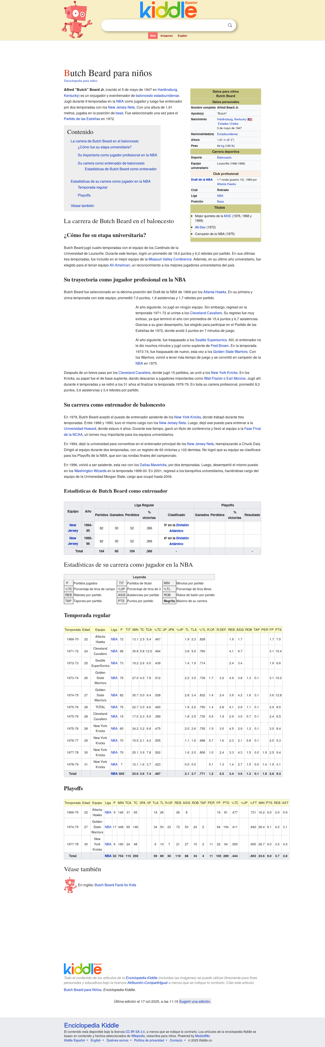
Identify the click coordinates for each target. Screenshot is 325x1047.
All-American (120, 265)
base (119, 112)
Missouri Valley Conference (170, 259)
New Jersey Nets (121, 107)
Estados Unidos (228, 123)
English (182, 36)
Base (220, 201)
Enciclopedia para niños (81, 80)
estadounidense (166, 95)
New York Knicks (224, 372)
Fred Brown (220, 345)
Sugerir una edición (194, 1001)
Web (153, 36)
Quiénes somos (117, 1040)
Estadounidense (227, 134)
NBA (220, 195)
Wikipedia (138, 1036)
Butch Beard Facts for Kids (115, 884)
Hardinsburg (225, 119)
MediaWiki (202, 1036)
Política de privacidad (149, 1040)
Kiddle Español (74, 1040)
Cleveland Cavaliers (206, 312)
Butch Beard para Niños (82, 989)
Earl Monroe (236, 378)
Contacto (176, 1040)
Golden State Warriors (230, 351)
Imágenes (167, 36)
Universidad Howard (80, 428)
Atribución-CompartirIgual (147, 982)
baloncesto (144, 95)
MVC (227, 215)
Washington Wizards (90, 470)
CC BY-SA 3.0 (135, 1031)
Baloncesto (224, 157)
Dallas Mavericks (153, 464)
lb (232, 146)
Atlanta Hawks (226, 184)
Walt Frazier (213, 378)
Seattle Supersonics (211, 339)
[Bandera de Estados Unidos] (249, 119)
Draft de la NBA (202, 179)
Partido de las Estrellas (82, 118)
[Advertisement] (162, 53)
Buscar (230, 25)
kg (222, 146)
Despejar (221, 25)
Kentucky (240, 119)
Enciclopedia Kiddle (141, 977)
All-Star (200, 227)
